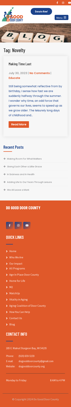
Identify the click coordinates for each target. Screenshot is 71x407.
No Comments (39, 73)
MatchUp (14, 293)
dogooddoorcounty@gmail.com (36, 361)
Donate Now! (41, 11)
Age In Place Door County (24, 274)
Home (12, 251)
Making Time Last (20, 64)
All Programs (17, 268)
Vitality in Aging (18, 299)
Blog (12, 324)
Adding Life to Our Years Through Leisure (29, 182)
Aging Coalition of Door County (27, 306)
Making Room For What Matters (24, 158)
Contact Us (15, 318)
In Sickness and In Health (20, 174)
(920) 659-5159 (26, 356)
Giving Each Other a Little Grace (24, 166)
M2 (11, 287)
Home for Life (17, 281)
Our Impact (15, 263)
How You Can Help (19, 312)
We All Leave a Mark (18, 189)
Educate (14, 78)
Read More (18, 124)
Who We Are (16, 257)
